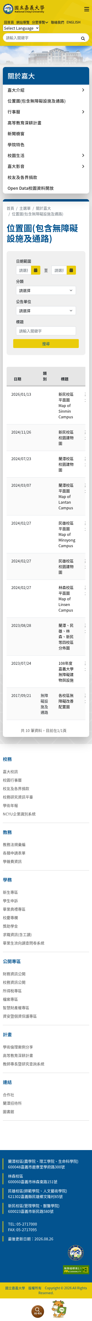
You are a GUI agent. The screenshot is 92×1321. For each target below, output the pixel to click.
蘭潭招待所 (12, 1103)
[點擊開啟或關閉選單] (86, 9)
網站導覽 (22, 22)
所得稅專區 (12, 991)
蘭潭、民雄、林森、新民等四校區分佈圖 (66, 636)
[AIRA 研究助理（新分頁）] (38, 1312)
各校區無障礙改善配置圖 (66, 700)
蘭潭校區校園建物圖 (66, 464)
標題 (20, 321)
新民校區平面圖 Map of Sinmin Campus (66, 405)
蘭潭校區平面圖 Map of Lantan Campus (66, 496)
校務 (7, 759)
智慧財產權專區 (16, 1007)
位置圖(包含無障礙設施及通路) (37, 101)
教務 (7, 832)
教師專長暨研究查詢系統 (23, 1064)
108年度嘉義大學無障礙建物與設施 (66, 671)
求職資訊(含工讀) (17, 934)
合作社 (8, 1094)
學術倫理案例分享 (18, 1047)
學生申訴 (10, 900)
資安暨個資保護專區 (20, 1016)
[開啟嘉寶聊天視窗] (59, 1309)
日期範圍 (23, 261)
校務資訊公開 (14, 982)
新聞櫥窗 (16, 133)
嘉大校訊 (10, 771)
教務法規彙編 (14, 844)
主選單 (25, 208)
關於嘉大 (43, 208)
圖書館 (8, 1111)
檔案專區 (10, 999)
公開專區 (12, 961)
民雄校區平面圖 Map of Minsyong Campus (67, 534)
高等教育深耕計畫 (25, 123)
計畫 (7, 1034)
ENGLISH (73, 22)
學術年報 (10, 805)
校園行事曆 (12, 780)
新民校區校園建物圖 (66, 437)
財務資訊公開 (14, 974)
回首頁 (9, 22)
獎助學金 (10, 926)
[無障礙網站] (76, 1269)
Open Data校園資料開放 (31, 188)
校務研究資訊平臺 (18, 797)
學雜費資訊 (12, 861)
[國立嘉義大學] (24, 9)
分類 (20, 281)
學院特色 (16, 144)
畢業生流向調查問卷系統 (23, 943)
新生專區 (10, 892)
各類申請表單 (14, 853)
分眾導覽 (38, 22)
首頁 (10, 208)
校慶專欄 (10, 917)
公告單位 (23, 301)
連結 (7, 1082)
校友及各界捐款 (22, 177)
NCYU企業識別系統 (19, 814)
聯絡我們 (57, 22)
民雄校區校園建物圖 (66, 566)
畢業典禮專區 (14, 909)
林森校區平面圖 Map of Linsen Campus (66, 599)
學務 (7, 879)
